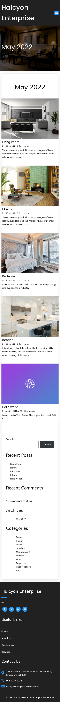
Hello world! (16, 478)
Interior (13, 475)
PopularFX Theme (45, 697)
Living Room (16, 464)
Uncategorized (23, 566)
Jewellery (20, 548)
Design (19, 541)
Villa (18, 570)
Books (19, 537)
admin (8, 411)
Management (23, 552)
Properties (21, 563)
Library (13, 467)
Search (10, 439)
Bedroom (15, 471)
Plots (18, 559)
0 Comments (23, 146)
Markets (20, 555)
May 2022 (21, 519)
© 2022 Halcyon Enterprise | (21, 697)
